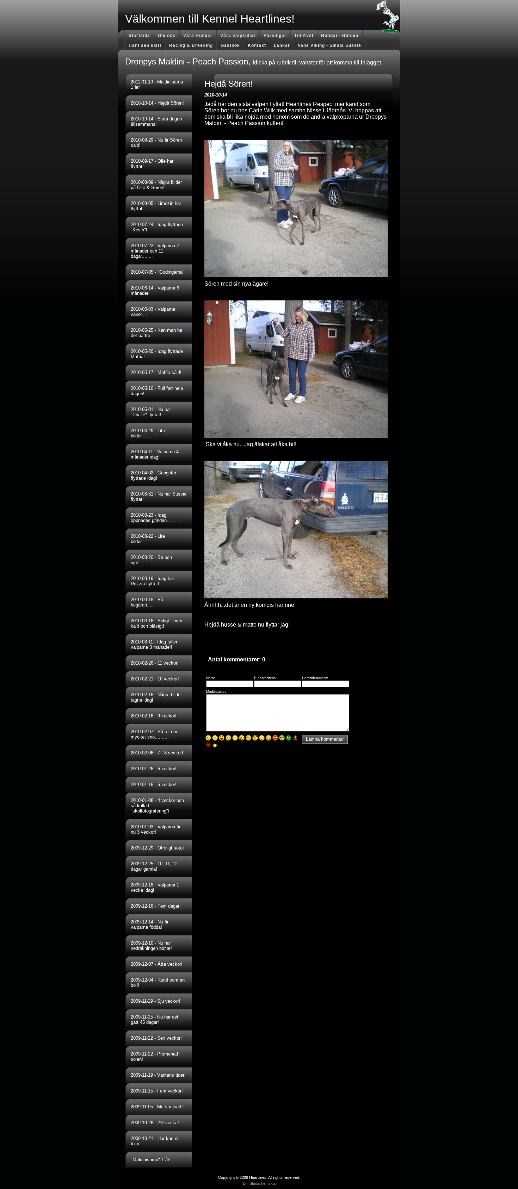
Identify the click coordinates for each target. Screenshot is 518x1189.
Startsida (139, 35)
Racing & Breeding (191, 45)
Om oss (166, 35)
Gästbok (230, 45)
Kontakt (257, 45)
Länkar (282, 45)
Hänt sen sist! (145, 45)
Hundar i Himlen (339, 35)
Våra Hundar (197, 35)
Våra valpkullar (238, 35)
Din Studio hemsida (259, 1183)
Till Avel (303, 35)
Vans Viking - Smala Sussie (329, 45)
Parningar (275, 35)
